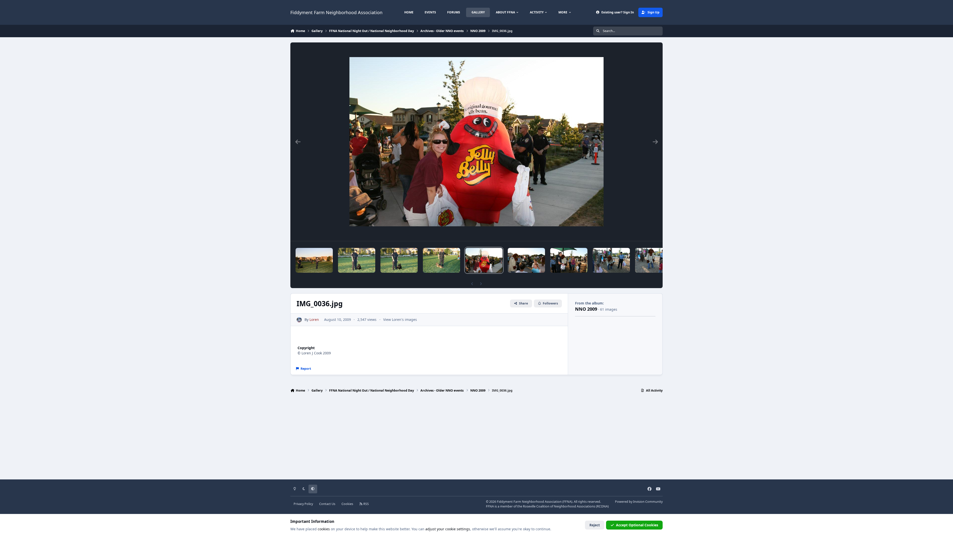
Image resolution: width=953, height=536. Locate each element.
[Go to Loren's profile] (299, 319)
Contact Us (327, 504)
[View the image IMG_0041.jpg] (314, 260)
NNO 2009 (586, 309)
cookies (324, 529)
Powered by (639, 502)
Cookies (347, 504)
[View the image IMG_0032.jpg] (611, 260)
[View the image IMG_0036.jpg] (484, 260)
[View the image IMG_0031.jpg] (653, 260)
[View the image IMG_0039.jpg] (399, 260)
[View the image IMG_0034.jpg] (526, 260)
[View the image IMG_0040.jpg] (356, 260)
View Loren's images (400, 319)
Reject (594, 525)
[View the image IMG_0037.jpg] (441, 260)
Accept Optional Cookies (637, 525)
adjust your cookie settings (447, 529)
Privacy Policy (303, 504)
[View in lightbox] (476, 141)
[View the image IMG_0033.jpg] (568, 260)
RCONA (602, 506)
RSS (366, 504)
